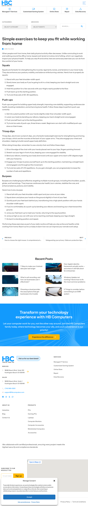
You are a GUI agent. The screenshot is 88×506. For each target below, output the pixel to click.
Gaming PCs (32, 414)
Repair (56, 373)
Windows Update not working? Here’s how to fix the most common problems (74, 279)
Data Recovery (59, 377)
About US (6, 405)
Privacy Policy (35, 502)
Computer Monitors (35, 421)
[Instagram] (6, 397)
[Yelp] (9, 397)
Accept (29, 497)
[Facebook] (3, 397)
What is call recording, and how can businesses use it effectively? (30, 279)
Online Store (58, 369)
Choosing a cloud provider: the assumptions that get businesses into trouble (30, 291)
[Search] (81, 26)
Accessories (32, 433)
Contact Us (6, 418)
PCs (29, 410)
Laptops (31, 418)
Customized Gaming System (64, 366)
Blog (3, 414)
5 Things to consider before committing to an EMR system (74, 291)
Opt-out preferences (24, 502)
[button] (54, 481)
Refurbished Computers (36, 429)
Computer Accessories (36, 425)
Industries (5, 410)
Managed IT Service (61, 362)
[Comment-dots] (12, 397)
